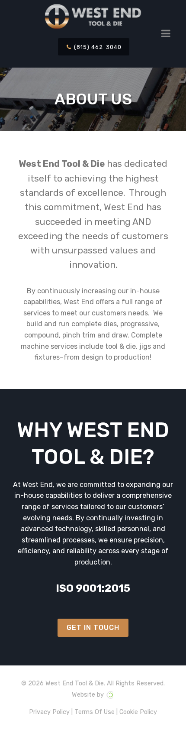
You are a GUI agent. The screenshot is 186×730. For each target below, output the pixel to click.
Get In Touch (93, 627)
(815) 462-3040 (97, 47)
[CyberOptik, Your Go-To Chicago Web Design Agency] (110, 694)
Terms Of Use (94, 712)
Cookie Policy (138, 712)
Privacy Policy (49, 712)
